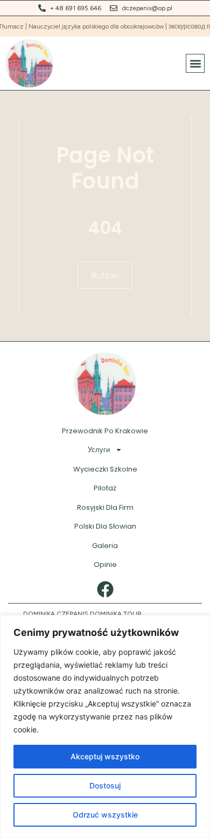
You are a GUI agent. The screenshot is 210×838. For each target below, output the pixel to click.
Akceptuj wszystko (105, 756)
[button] (195, 63)
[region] (105, 726)
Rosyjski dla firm (105, 507)
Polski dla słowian (105, 526)
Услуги (99, 450)
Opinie (105, 564)
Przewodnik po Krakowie (105, 431)
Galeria (105, 546)
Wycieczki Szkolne (105, 469)
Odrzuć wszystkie (105, 814)
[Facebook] (105, 589)
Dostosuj (105, 785)
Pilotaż (105, 488)
